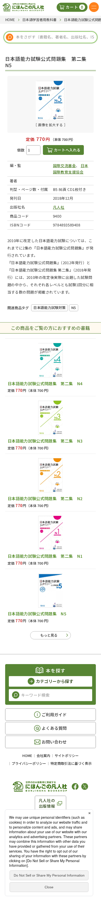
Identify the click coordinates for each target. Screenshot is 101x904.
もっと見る (48, 635)
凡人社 (58, 207)
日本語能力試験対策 (49, 307)
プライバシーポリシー (29, 763)
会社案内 (43, 755)
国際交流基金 (64, 165)
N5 (73, 307)
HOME (27, 755)
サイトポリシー (67, 755)
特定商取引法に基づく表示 (71, 763)
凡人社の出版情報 (47, 803)
